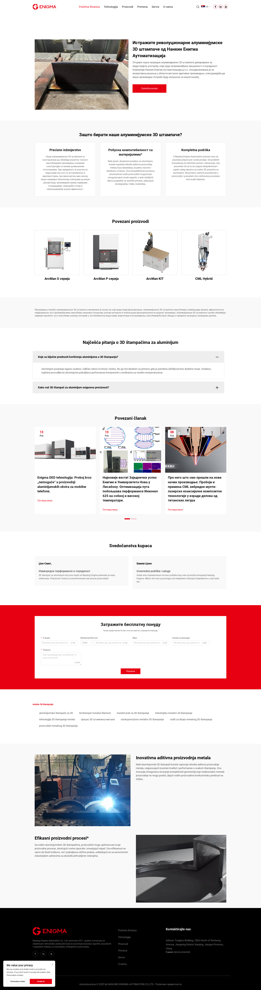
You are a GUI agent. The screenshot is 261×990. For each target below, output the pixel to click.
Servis (155, 6)
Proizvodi (127, 6)
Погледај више (44, 500)
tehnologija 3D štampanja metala (57, 719)
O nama (168, 6)
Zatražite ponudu (149, 88)
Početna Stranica (89, 6)
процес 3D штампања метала (98, 719)
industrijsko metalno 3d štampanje (173, 713)
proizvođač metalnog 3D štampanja (58, 725)
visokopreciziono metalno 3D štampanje (142, 719)
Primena (142, 6)
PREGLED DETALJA (57, 252)
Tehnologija (111, 6)
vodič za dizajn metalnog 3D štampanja (191, 719)
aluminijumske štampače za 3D (56, 713)
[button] (127, 518)
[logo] (44, 6)
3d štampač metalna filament (95, 713)
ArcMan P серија (106, 279)
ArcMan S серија (57, 279)
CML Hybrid (204, 279)
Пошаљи (130, 671)
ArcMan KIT (155, 279)
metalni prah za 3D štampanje (133, 713)
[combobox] (87, 642)
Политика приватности (168, 984)
